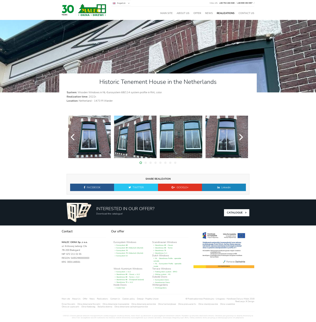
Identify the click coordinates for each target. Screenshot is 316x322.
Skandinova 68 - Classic (164, 245)
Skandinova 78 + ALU (124, 282)
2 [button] (145, 162)
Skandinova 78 (160, 250)
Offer (197, 13)
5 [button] (160, 162)
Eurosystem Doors (162, 280)
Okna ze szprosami (70, 306)
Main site (166, 13)
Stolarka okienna (104, 306)
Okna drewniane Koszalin (88, 304)
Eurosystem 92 (122, 256)
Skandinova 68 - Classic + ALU (128, 274)
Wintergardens (161, 288)
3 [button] (150, 162)
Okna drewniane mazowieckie (116, 304)
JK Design (250, 301)
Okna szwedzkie (227, 304)
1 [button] (140, 162)
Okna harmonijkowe (167, 304)
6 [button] (165, 162)
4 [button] (155, 162)
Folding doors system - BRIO (166, 272)
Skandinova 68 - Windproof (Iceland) (130, 280)
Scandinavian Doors (162, 282)
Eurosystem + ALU (123, 272)
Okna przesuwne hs (187, 304)
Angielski (121, 3)
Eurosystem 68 (122, 245)
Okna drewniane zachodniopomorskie (131, 306)
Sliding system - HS (162, 274)
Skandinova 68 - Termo (163, 248)
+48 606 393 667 (244, 3)
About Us (183, 13)
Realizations (226, 13)
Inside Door (120, 288)
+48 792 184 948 (227, 3)
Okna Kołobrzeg (88, 306)
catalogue (235, 212)
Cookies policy (128, 298)
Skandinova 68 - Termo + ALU (127, 277)
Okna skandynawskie (208, 304)
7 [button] (170, 162)
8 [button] (175, 162)
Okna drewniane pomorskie (143, 304)
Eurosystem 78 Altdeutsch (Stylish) (129, 253)
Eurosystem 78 (122, 250)
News (209, 13)
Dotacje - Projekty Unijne (147, 298)
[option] (89, 137)
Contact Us (246, 13)
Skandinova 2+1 (161, 253)
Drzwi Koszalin (68, 304)
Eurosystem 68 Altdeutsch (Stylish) (129, 248)
